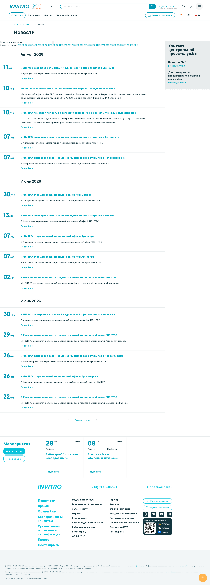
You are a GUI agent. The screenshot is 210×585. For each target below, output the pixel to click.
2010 (106, 45)
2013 (91, 45)
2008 (118, 45)
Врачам (43, 506)
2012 (96, 45)
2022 (43, 45)
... (53, 42)
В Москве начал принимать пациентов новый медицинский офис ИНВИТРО (69, 277)
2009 (112, 45)
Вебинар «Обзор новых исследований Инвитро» (62, 456)
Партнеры (115, 499)
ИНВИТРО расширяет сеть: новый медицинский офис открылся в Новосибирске (72, 355)
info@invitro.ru (138, 566)
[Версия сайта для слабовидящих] (189, 15)
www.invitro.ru (185, 566)
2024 (32, 45)
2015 (80, 45)
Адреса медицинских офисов (87, 522)
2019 (59, 45)
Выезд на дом (79, 518)
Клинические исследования (124, 522)
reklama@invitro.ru (177, 82)
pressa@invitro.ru (176, 65)
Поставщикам (49, 545)
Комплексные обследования (87, 504)
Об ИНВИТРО (78, 536)
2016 (75, 45)
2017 (70, 45)
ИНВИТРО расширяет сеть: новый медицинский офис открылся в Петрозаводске (73, 157)
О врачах (76, 513)
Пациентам (46, 500)
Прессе (44, 540)
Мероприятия (16, 444)
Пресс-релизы (34, 15)
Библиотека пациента (83, 527)
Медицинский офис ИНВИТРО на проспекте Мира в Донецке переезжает (68, 88)
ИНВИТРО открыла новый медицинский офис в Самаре (56, 194)
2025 (26, 45)
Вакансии (115, 504)
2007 (124, 45)
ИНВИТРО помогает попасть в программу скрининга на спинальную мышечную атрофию (78, 112)
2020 (54, 45)
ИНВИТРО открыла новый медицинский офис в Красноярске (59, 376)
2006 (129, 45)
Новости (48, 15)
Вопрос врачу (79, 531)
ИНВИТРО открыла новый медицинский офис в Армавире (57, 236)
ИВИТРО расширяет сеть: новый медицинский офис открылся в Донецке (67, 67)
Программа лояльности (122, 518)
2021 (48, 45)
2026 (20, 45)
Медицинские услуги (83, 499)
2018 (65, 45)
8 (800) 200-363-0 (169, 6)
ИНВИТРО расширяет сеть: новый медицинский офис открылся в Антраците (70, 137)
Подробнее (27, 78)
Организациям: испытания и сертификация (49, 530)
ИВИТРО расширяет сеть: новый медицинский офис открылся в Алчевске (68, 314)
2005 (135, 45)
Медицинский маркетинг (67, 15)
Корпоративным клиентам (50, 519)
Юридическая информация (124, 513)
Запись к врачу (80, 509)
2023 (37, 45)
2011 (101, 45)
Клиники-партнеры (120, 509)
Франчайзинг (48, 511)
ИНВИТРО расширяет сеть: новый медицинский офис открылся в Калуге (67, 215)
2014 (86, 45)
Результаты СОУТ (119, 527)
